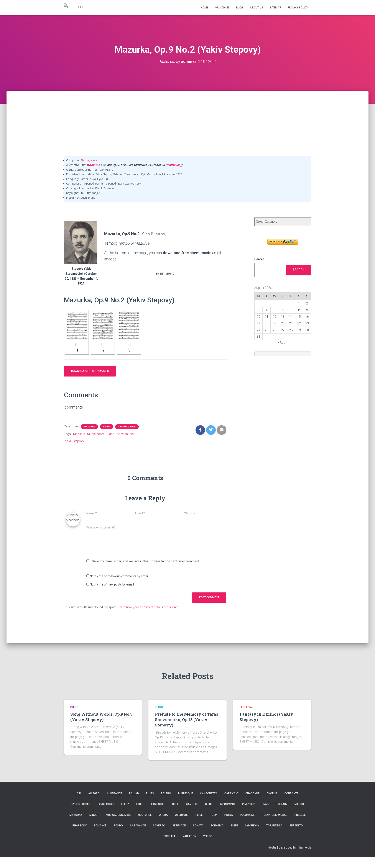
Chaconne (252, 793)
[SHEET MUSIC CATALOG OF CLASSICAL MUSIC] (73, 7)
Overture (181, 814)
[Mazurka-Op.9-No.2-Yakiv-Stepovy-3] (129, 325)
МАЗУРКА (93, 165)
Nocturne (145, 814)
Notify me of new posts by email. (112, 584)
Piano (106, 426)
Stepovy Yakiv (89, 160)
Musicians (222, 7)
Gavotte (192, 804)
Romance (100, 825)
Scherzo (159, 825)
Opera (163, 814)
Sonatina (217, 825)
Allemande (114, 793)
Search (259, 259)
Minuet (94, 814)
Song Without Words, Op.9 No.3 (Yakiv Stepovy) (101, 716)
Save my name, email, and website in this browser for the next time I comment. (146, 561)
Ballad (134, 793)
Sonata (198, 825)
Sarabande (138, 825)
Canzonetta (208, 793)
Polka (228, 814)
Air (79, 793)
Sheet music (125, 434)
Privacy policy (298, 7)
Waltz (207, 836)
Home (204, 7)
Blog (239, 7)
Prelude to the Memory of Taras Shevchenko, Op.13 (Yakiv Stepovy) (186, 719)
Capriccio (231, 793)
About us (256, 7)
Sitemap (275, 7)
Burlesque (185, 793)
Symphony (252, 825)
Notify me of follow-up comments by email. (119, 576)
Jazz (266, 804)
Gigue (208, 804)
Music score (95, 434)
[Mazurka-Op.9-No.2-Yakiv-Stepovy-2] (103, 325)
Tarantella (274, 825)
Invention (248, 804)
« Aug (281, 342)
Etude (140, 804)
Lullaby (282, 804)
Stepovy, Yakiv (127, 426)
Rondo (118, 825)
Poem (213, 814)
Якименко (173, 165)
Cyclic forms (80, 804)
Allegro (94, 793)
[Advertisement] (187, 123)
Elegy (125, 804)
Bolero (166, 793)
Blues (150, 793)
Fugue (175, 804)
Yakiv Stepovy (74, 441)
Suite (234, 825)
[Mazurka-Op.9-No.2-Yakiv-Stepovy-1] (77, 325)
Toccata (169, 836)
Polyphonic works (274, 814)
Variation (189, 836)
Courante (291, 793)
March (299, 804)
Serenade (179, 825)
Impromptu (227, 804)
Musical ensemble (118, 814)
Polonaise (247, 814)
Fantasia (246, 707)
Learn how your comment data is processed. (148, 607)
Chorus (272, 793)
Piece (199, 814)
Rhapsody (79, 825)
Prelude (300, 814)
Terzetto (296, 825)
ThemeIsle (304, 847)
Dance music (105, 804)
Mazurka (89, 426)
